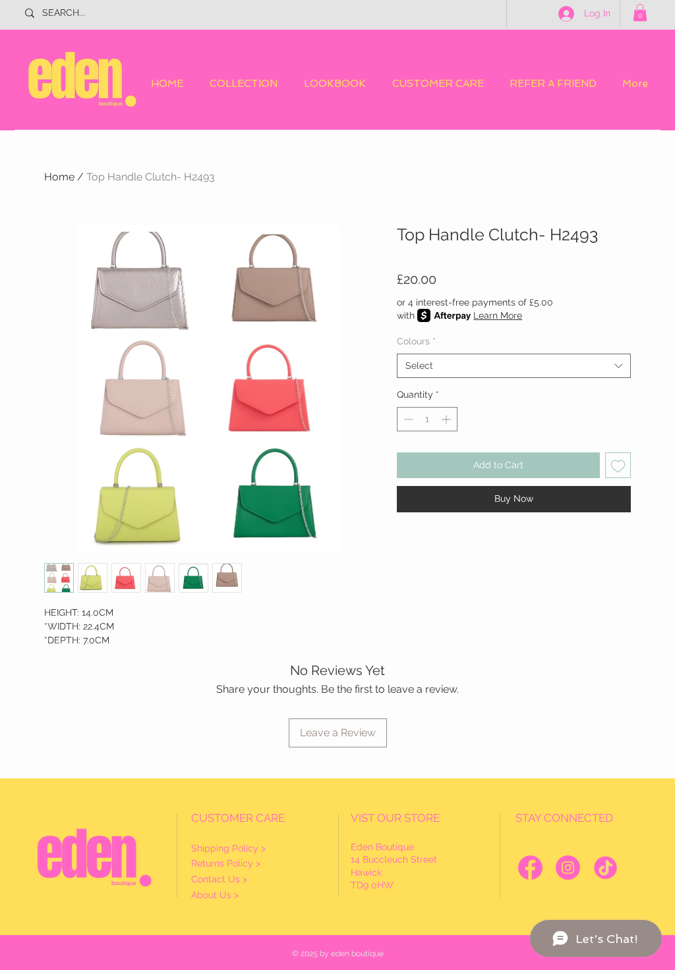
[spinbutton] (427, 419)
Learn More (497, 315)
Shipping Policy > (228, 848)
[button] (640, 12)
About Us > (215, 895)
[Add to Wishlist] (618, 465)
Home (59, 177)
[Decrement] (407, 419)
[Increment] (447, 419)
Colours (416, 341)
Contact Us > (219, 879)
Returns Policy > (225, 863)
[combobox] (514, 366)
